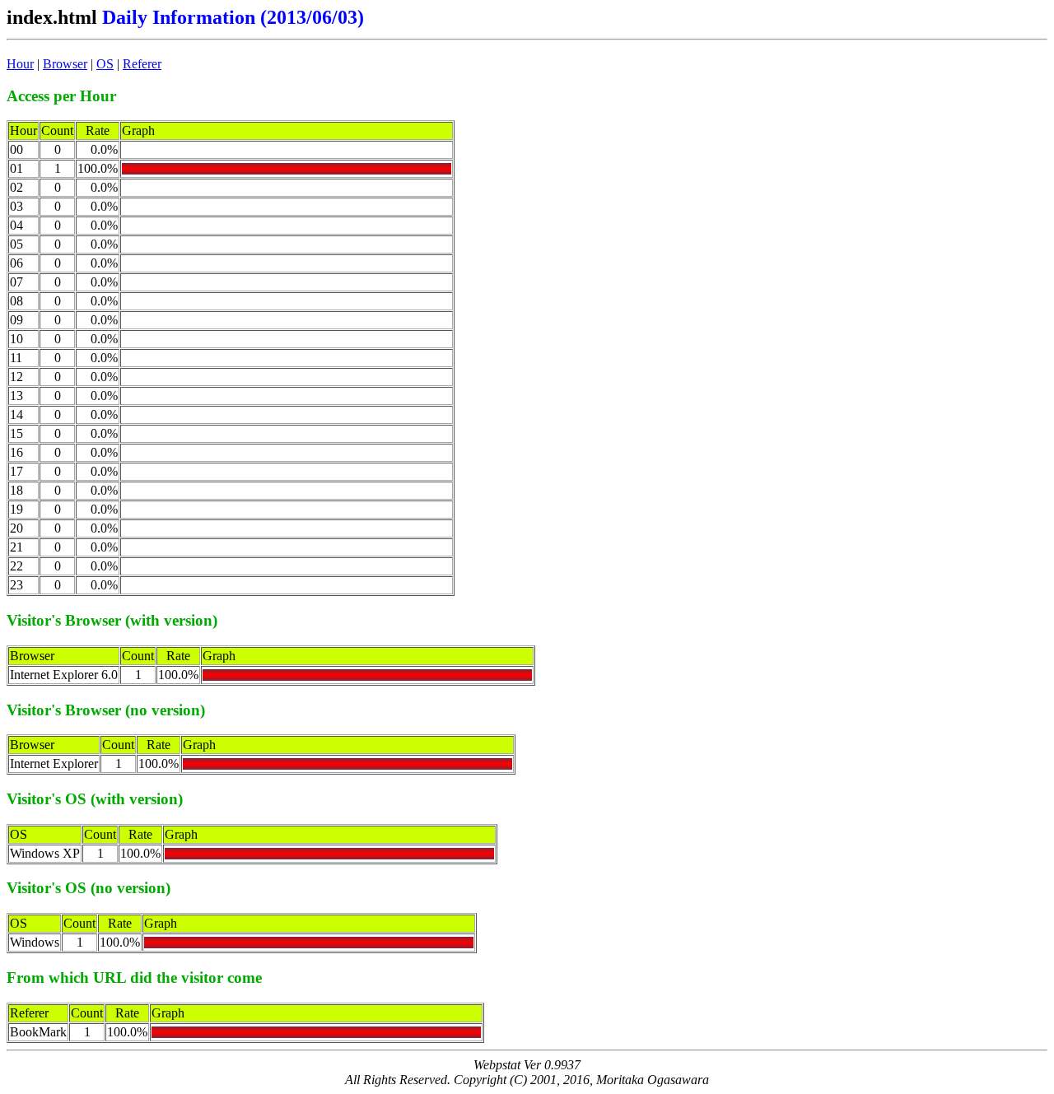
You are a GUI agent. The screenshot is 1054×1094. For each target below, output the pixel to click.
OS (105, 64)
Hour (20, 64)
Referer (142, 64)
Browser (65, 64)
